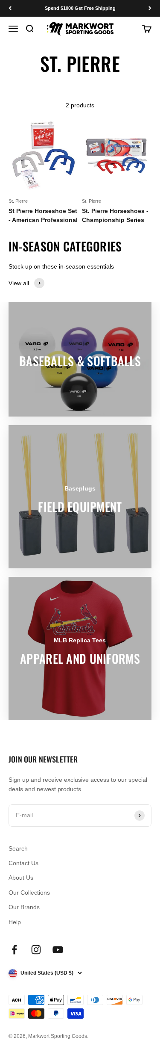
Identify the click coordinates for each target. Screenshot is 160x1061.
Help (15, 922)
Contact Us (23, 863)
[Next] (149, 8)
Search (18, 848)
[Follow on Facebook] (14, 949)
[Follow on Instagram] (36, 949)
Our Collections (29, 892)
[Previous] (10, 8)
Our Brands (24, 907)
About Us (21, 877)
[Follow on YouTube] (58, 949)
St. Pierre (18, 201)
